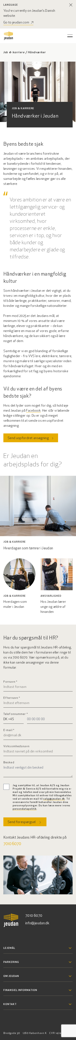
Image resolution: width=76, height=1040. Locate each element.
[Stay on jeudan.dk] (71, 5)
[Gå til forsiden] (8, 36)
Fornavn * (10, 681)
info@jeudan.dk (37, 923)
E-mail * (8, 730)
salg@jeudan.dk (54, 799)
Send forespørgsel (21, 822)
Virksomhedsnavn (16, 746)
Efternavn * (11, 698)
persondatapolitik (25, 809)
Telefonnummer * (15, 714)
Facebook (33, 410)
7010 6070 (12, 844)
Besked (8, 762)
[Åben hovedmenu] (70, 35)
